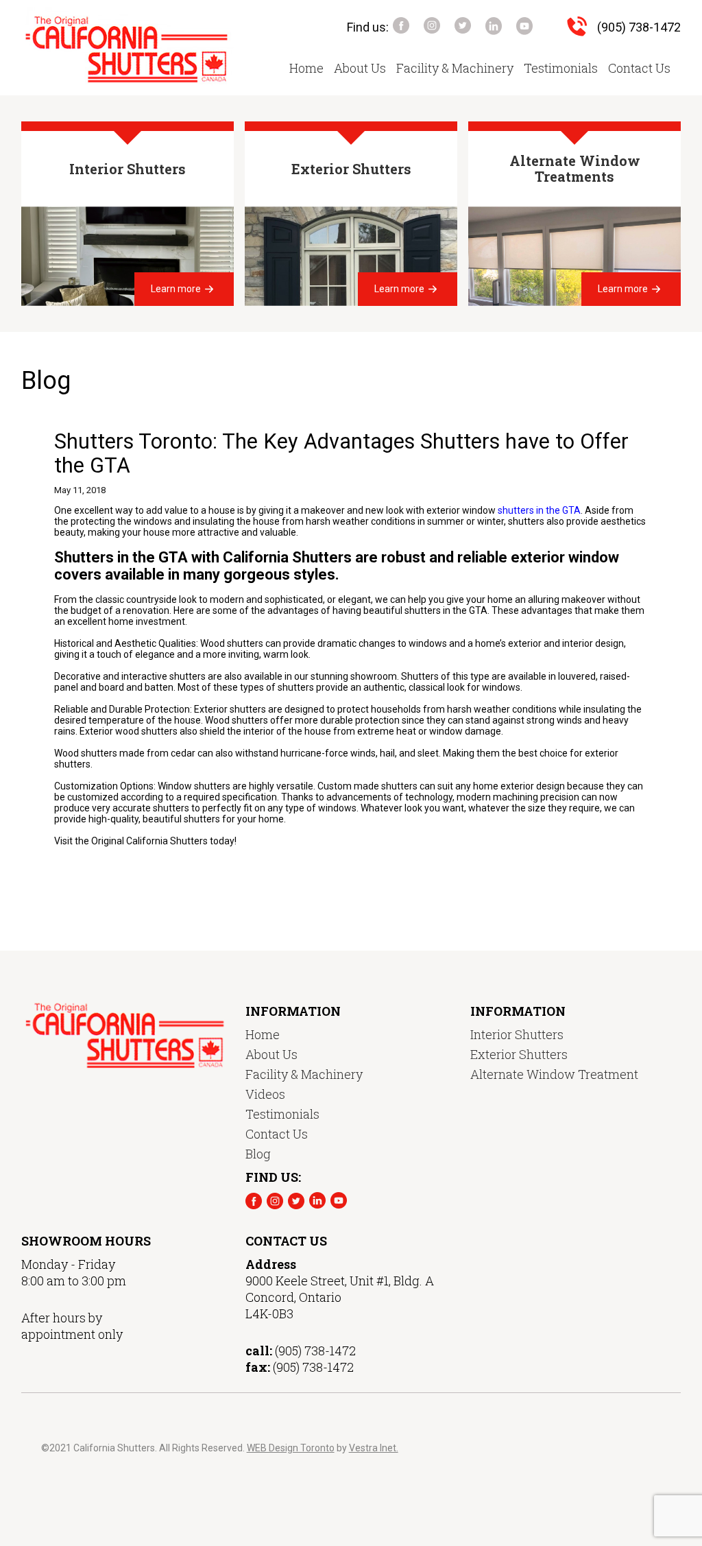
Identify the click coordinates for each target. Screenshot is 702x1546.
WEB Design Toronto (291, 1447)
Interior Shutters (517, 1034)
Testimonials (561, 68)
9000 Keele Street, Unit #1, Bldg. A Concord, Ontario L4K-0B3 (339, 1297)
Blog (258, 1153)
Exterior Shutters (519, 1054)
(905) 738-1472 (639, 27)
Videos (265, 1094)
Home (306, 68)
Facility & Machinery (454, 68)
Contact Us (639, 68)
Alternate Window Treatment (554, 1074)
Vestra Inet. (373, 1447)
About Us (360, 68)
